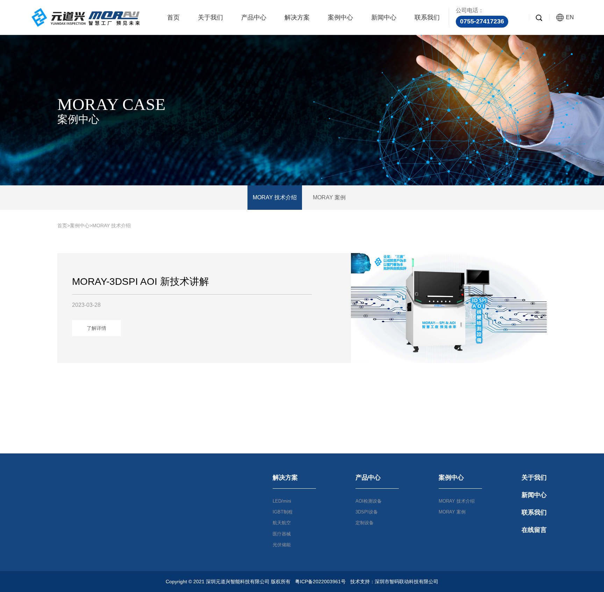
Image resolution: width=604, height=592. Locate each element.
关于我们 (210, 17)
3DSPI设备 (366, 512)
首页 (173, 17)
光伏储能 (282, 544)
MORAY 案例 (329, 197)
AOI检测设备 (368, 501)
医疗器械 (282, 533)
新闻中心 (383, 17)
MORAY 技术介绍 (275, 197)
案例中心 (340, 17)
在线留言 (534, 529)
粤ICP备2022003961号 (320, 581)
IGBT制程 (283, 512)
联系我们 (427, 17)
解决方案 (297, 17)
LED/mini (282, 501)
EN (570, 17)
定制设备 (364, 522)
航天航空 (282, 522)
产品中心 (253, 17)
